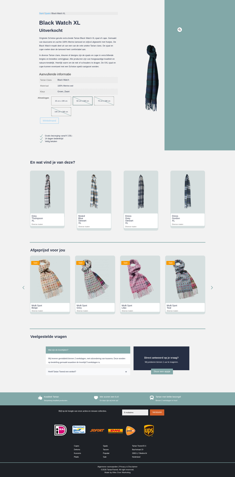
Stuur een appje (162, 371)
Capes (76, 446)
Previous (24, 288)
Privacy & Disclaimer (128, 467)
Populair (106, 453)
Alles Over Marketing (121, 472)
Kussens (77, 453)
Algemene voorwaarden (108, 467)
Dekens (77, 449)
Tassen (106, 449)
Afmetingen (43, 98)
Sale (104, 457)
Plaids (76, 457)
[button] (179, 29)
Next (211, 288)
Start (41, 13)
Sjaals (47, 13)
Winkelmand (49, 120)
